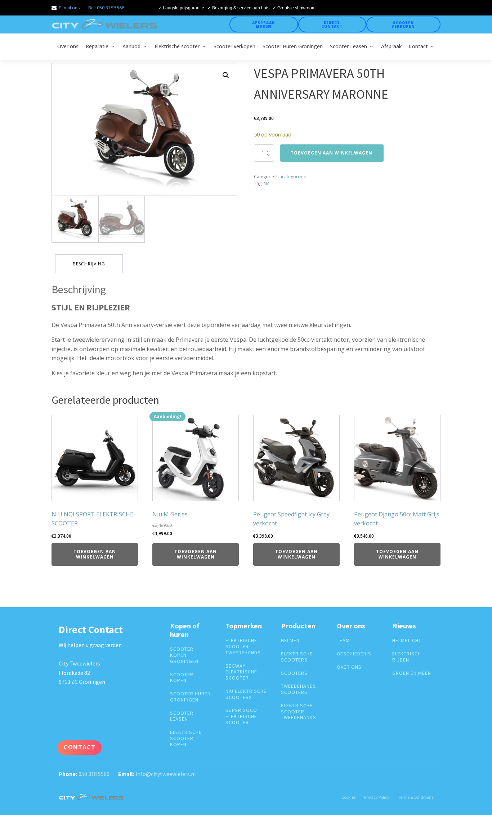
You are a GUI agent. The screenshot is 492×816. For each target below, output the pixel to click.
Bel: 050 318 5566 (106, 8)
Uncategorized (291, 177)
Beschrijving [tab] (89, 264)
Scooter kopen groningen (184, 655)
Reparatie (97, 46)
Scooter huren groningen (190, 697)
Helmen (290, 640)
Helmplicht (406, 640)
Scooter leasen (181, 716)
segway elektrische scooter (241, 672)
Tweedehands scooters (298, 689)
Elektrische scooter (177, 46)
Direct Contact (332, 24)
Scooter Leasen (348, 46)
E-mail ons (69, 8)
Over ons (68, 46)
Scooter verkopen (403, 24)
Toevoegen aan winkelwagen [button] (94, 554)
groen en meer (411, 673)
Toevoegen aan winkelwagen (331, 153)
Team (343, 640)
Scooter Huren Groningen (293, 46)
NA (267, 183)
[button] (225, 75)
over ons (349, 667)
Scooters (294, 673)
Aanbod (131, 46)
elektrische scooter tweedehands (243, 646)
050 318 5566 (94, 773)
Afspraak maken (263, 24)
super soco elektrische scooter (241, 716)
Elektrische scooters (297, 657)
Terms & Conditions (415, 797)
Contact (418, 46)
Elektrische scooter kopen (186, 738)
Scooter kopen (181, 678)
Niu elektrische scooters (246, 694)
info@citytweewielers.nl (166, 773)
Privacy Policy (376, 797)
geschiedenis (354, 654)
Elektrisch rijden (406, 657)
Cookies (348, 797)
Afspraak (391, 46)
